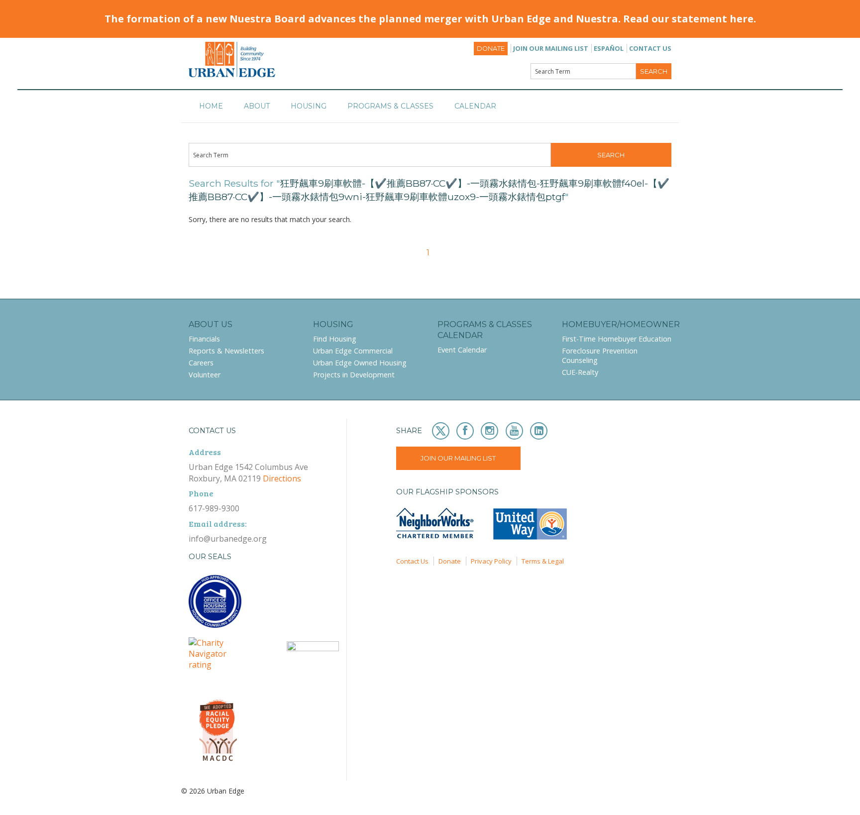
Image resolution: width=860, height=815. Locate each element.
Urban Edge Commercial (353, 350)
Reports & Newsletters (226, 350)
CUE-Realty (580, 372)
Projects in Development (354, 374)
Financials (204, 339)
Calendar (475, 106)
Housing (308, 106)
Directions (282, 478)
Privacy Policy (491, 561)
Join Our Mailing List (550, 48)
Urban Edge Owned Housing (360, 362)
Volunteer (204, 374)
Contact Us (650, 48)
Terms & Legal (543, 561)
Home (211, 106)
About (257, 106)
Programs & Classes (390, 106)
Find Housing (334, 339)
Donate (491, 48)
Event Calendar (462, 349)
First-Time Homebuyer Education (616, 339)
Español (609, 48)
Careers (201, 362)
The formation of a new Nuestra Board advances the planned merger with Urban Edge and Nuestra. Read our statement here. (430, 18)
